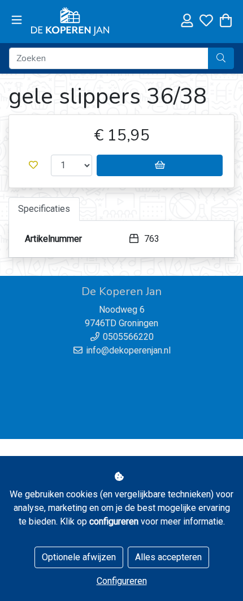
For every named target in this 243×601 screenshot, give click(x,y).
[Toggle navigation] (16, 20)
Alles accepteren (168, 557)
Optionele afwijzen (79, 557)
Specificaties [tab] (44, 208)
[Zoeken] (221, 58)
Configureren (122, 581)
